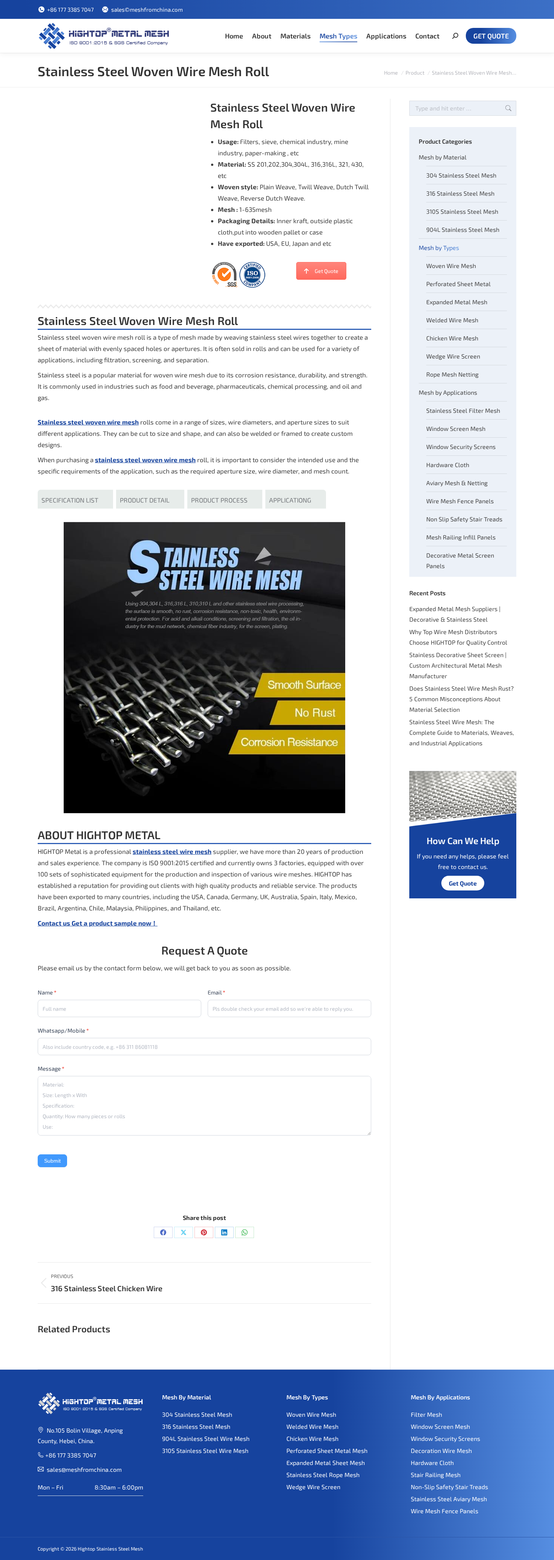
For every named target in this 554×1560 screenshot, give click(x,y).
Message (51, 1068)
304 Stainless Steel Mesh (461, 175)
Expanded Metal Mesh (456, 301)
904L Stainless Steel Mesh (462, 229)
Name (47, 992)
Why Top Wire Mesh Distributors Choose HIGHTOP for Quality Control (458, 637)
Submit (52, 1161)
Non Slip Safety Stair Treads (464, 519)
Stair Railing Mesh (436, 1474)
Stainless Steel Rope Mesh (323, 1474)
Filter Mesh (426, 1414)
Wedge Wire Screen (453, 356)
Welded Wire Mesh (452, 319)
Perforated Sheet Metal (458, 283)
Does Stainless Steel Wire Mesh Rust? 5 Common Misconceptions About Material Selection (461, 699)
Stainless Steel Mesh (119, 1549)
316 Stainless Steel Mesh (460, 193)
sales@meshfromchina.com (84, 1469)
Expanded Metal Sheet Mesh (325, 1462)
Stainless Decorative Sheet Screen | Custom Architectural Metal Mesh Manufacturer (458, 665)
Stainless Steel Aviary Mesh (449, 1498)
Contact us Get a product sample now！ (98, 923)
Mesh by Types (439, 247)
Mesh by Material (443, 157)
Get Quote (326, 271)
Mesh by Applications (448, 392)
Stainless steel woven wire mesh (88, 422)
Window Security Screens (461, 446)
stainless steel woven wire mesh (145, 459)
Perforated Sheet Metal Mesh (326, 1450)
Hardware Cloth (447, 464)
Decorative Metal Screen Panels (460, 560)
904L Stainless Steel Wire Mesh (205, 1438)
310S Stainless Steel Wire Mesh (205, 1450)
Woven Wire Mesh (451, 265)
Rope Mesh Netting (452, 374)
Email (216, 992)
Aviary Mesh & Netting (457, 482)
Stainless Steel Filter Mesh (463, 410)
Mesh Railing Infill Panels (461, 537)
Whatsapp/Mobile (63, 1030)
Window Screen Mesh (455, 428)
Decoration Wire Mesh (441, 1450)
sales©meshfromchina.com (146, 9)
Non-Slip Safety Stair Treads (449, 1486)
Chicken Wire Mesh (452, 338)
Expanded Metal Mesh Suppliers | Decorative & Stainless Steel (454, 614)
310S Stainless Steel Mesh (462, 211)
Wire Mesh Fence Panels (460, 500)
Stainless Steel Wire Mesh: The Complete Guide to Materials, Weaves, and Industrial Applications (461, 732)
